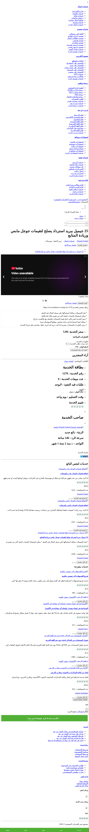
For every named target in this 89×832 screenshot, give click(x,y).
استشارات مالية (77, 146)
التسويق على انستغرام (74, 63)
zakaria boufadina (81, 693)
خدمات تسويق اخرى (75, 79)
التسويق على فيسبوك (75, 70)
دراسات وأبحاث (77, 18)
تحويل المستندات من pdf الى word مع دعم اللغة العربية (67, 640)
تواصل (55, 427)
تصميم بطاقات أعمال (75, 38)
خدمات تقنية (83, 158)
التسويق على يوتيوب (75, 72)
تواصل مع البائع (70, 245)
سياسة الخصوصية (81, 752)
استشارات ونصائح (81, 137)
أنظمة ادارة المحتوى (75, 88)
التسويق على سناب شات (73, 68)
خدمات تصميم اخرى (75, 52)
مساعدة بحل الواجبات (75, 128)
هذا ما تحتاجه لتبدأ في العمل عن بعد (69, 738)
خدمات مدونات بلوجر (75, 101)
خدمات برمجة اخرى (75, 106)
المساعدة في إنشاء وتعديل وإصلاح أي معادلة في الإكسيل (66, 608)
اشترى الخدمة (82, 245)
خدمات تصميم (82, 29)
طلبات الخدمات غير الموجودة (72, 765)
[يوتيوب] (82, 818)
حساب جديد (78, 218)
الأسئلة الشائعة (82, 783)
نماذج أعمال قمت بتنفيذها (73, 770)
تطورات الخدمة (82, 342)
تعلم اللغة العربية (77, 130)
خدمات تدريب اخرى (75, 133)
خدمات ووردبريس (76, 103)
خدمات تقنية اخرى (76, 176)
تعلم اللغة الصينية (76, 122)
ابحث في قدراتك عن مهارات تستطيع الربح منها (65, 740)
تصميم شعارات (77, 43)
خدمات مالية (78, 16)
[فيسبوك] (87, 818)
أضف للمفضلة (82, 303)
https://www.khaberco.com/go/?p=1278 (57, 307)
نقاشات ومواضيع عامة (74, 768)
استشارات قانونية (76, 142)
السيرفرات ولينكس (75, 169)
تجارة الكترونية (77, 11)
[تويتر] (84, 818)
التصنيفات (79, 830)
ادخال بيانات (78, 171)
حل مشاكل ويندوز (76, 167)
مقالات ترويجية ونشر (75, 76)
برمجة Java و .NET (76, 92)
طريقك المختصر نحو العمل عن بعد (70, 736)
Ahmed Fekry (83, 629)
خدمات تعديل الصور (75, 49)
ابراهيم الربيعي (82, 597)
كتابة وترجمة (83, 180)
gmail (71, 361)
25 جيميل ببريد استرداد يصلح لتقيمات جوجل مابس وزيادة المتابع (59, 251)
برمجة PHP (79, 95)
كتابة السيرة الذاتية (76, 187)
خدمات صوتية (78, 22)
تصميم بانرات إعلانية (75, 36)
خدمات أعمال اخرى (75, 25)
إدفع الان (80, 712)
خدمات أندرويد (77, 162)
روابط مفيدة (84, 745)
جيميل (66, 361)
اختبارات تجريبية (77, 173)
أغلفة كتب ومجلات (76, 34)
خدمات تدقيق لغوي (76, 189)
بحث (61, 830)
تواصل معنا (84, 781)
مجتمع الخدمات (83, 761)
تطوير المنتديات (77, 99)
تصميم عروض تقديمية (75, 45)
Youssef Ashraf (82, 241)
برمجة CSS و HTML (75, 90)
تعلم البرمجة (78, 115)
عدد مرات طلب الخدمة (79, 344)
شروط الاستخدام (81, 750)
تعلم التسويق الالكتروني (74, 117)
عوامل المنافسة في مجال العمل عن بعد (68, 732)
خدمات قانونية (78, 14)
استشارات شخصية (76, 151)
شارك (85, 457)
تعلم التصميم (78, 119)
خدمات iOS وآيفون (76, 165)
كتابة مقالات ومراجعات (74, 185)
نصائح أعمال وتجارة (76, 20)
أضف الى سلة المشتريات (79, 350)
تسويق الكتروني (82, 56)
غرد (81, 457)
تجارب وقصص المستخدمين (72, 772)
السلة (43, 830)
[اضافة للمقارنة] (69, 498)
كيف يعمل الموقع (81, 756)
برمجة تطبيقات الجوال (74, 97)
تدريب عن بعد (83, 110)
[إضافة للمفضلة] (72, 498)
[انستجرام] (80, 818)
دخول (81, 216)
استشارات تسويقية (76, 144)
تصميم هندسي (78, 40)
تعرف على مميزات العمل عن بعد (70, 734)
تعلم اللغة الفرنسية (76, 124)
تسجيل (7, 830)
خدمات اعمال (83, 7)
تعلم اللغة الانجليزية (76, 126)
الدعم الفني (84, 777)
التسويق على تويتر (76, 65)
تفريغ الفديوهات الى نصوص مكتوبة (75, 576)
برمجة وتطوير (83, 83)
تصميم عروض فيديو (75, 47)
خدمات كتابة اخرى (76, 194)
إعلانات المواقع (77, 61)
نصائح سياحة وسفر (76, 149)
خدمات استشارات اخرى (74, 153)
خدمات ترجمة (78, 192)
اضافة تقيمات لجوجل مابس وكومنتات (73, 505)
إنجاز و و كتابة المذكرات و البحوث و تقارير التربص (69, 673)
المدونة (85, 727)
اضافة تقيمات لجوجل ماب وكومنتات (74, 473)
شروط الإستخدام (81, 754)
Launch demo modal (80, 700)
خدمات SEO (78, 74)
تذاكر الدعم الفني (81, 786)
